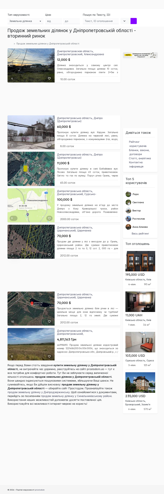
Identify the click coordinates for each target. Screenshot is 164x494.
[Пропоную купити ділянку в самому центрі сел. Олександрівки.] (31, 65)
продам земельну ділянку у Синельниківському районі (76, 396)
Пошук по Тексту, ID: (97, 14)
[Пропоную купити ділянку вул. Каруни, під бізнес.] (31, 132)
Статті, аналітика (139, 158)
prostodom (40, 490)
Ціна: (48, 14)
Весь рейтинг (140, 233)
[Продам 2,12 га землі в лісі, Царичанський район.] (31, 308)
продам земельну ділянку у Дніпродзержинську (39, 392)
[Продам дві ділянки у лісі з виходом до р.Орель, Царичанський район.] (31, 241)
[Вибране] (49, 78)
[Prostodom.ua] (11, 43)
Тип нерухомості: (19, 14)
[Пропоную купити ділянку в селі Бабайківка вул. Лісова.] (31, 168)
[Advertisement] (64, 99)
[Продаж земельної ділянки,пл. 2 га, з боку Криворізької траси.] (31, 205)
